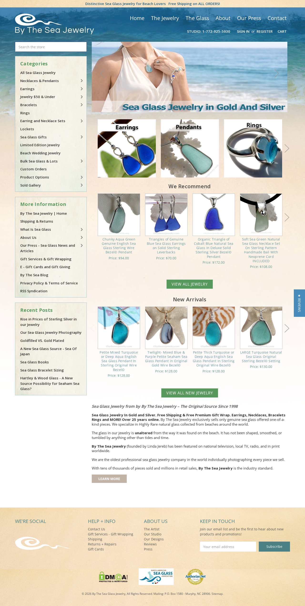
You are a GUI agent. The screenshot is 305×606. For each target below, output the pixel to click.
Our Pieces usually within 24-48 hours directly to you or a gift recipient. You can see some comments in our (189, 481)
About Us (28, 237)
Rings (25, 112)
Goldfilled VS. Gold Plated (42, 340)
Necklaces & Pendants (39, 80)
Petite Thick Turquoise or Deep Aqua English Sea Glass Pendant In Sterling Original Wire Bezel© (213, 359)
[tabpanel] (190, 77)
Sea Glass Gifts (33, 137)
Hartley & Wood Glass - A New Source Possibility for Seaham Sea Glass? (49, 383)
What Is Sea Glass (35, 229)
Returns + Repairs (102, 544)
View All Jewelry (190, 284)
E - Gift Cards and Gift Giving (45, 266)
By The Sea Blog (34, 274)
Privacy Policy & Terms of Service (49, 283)
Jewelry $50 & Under (37, 96)
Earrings (27, 88)
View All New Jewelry (189, 393)
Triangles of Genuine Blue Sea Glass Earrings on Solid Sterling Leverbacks (166, 246)
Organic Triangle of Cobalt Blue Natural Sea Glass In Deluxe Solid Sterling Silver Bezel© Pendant (214, 248)
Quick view (118, 215)
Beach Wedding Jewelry (40, 153)
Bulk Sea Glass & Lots (39, 161)
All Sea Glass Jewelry (38, 72)
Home (137, 17)
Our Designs (154, 539)
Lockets (27, 128)
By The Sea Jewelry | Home (43, 213)
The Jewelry (165, 17)
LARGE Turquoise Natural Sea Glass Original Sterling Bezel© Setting (261, 356)
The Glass (197, 17)
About (223, 17)
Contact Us (96, 529)
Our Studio (152, 534)
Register (265, 31)
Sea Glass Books (34, 362)
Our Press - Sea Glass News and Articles (47, 248)
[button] (299, 303)
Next (277, 73)
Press (148, 549)
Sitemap (217, 594)
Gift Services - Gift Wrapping (110, 534)
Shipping (95, 539)
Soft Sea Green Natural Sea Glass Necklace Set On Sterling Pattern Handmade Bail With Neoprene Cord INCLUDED (261, 250)
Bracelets (28, 104)
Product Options (34, 177)
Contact (277, 17)
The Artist (151, 529)
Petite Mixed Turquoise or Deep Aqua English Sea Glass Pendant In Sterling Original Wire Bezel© (119, 361)
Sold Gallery (30, 185)
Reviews (150, 544)
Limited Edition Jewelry (40, 144)
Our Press (249, 17)
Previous (102, 73)
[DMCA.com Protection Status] (113, 576)
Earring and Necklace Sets (42, 120)
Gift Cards (96, 549)
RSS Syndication (33, 290)
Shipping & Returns (36, 221)
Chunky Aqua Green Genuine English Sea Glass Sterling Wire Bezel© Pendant (119, 246)
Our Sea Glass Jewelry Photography (50, 332)
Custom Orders (33, 169)
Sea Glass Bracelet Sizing (42, 370)
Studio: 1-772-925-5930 (208, 31)
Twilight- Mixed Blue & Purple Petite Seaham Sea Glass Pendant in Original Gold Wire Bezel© (166, 359)
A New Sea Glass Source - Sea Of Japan (48, 351)
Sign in (243, 31)
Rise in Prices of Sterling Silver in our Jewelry (48, 322)
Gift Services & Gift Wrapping (45, 258)
